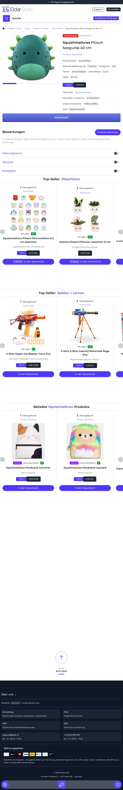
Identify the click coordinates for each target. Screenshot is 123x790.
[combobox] (65, 18)
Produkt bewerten (72, 54)
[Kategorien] (5, 784)
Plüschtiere (57, 28)
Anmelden (113, 9)
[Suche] (61, 784)
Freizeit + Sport (15, 28)
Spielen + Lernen (41, 28)
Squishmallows (83, 92)
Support (98, 9)
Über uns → (9, 694)
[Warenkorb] (118, 784)
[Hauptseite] (32, 9)
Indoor (28, 28)
